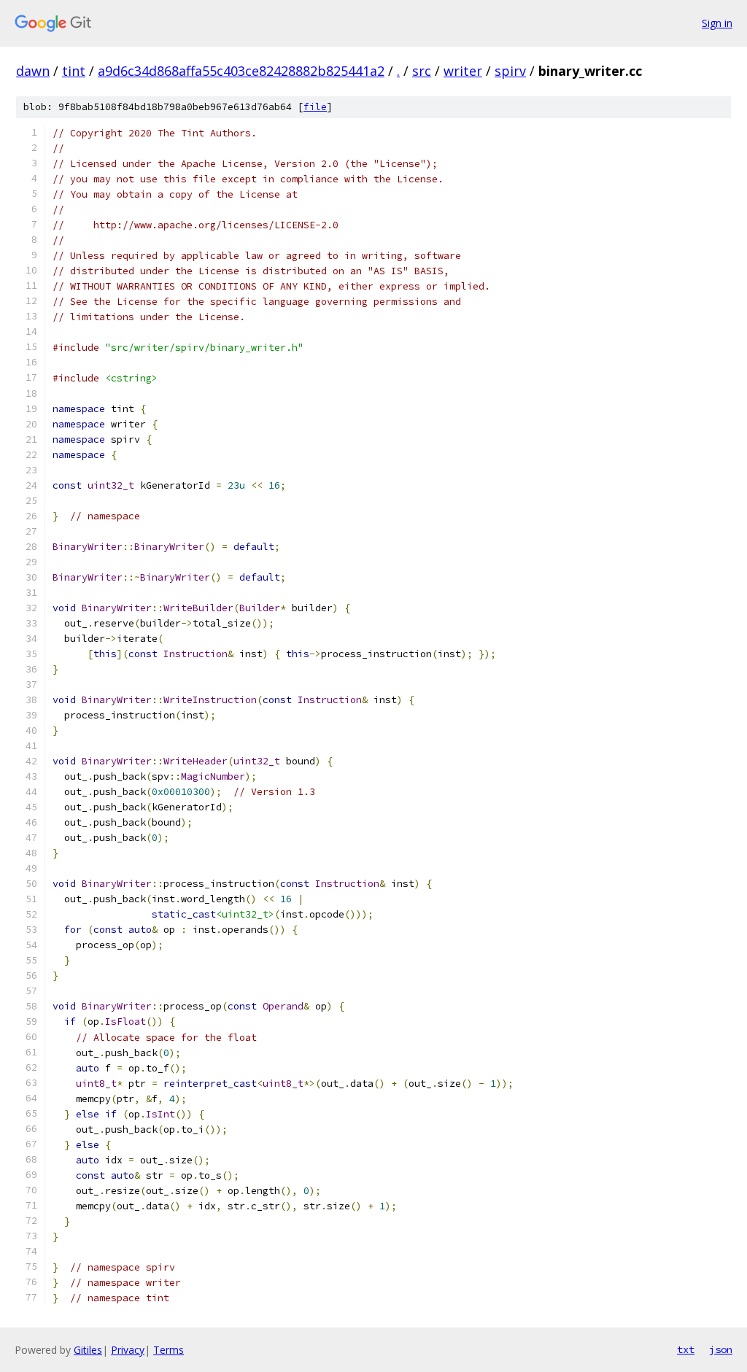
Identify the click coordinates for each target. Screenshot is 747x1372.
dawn (33, 71)
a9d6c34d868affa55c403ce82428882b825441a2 (241, 71)
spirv (510, 71)
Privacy (127, 1350)
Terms (168, 1350)
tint (73, 71)
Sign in (717, 23)
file (315, 107)
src (421, 71)
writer (463, 71)
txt (685, 1349)
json (720, 1349)
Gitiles (88, 1350)
